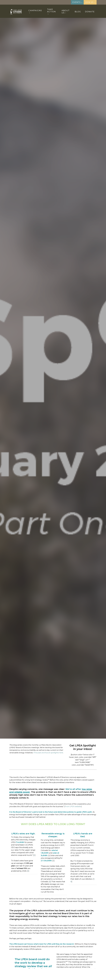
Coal (44, 388)
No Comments (62, 405)
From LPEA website (73, 806)
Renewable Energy (72, 388)
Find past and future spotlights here (48, 753)
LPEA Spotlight (55, 388)
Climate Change (33, 388)
